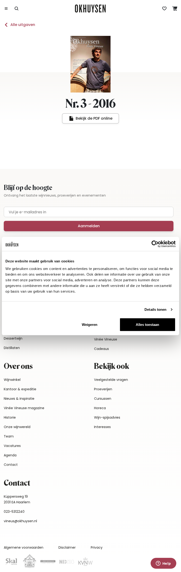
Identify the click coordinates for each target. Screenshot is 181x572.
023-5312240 (14, 511)
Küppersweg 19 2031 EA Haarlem (17, 499)
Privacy (97, 547)
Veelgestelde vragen (111, 379)
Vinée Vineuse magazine (24, 408)
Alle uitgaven (22, 24)
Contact (11, 464)
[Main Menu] (6, 8)
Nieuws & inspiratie (19, 398)
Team (9, 436)
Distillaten (12, 347)
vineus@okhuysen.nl (20, 521)
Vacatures (12, 445)
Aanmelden (89, 226)
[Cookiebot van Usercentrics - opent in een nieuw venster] (155, 244)
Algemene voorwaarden (23, 547)
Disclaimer (67, 547)
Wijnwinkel (12, 379)
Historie (10, 417)
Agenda (10, 455)
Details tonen (155, 309)
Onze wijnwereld (17, 427)
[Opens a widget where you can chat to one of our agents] (163, 564)
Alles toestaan (147, 324)
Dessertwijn (13, 338)
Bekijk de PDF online (94, 118)
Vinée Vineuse (105, 339)
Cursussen (102, 398)
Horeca (100, 408)
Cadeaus (101, 348)
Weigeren (89, 324)
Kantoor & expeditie (20, 389)
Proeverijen (103, 389)
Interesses (102, 427)
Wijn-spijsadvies (107, 417)
